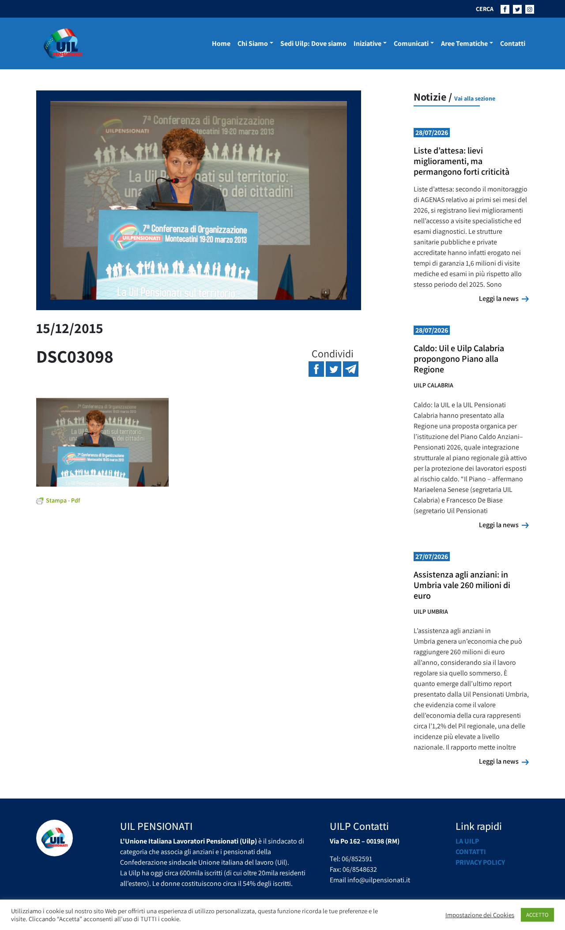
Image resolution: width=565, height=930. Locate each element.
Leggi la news (504, 298)
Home (221, 43)
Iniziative (367, 43)
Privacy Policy (480, 862)
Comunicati (411, 43)
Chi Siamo (252, 43)
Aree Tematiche (464, 43)
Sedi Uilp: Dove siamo (313, 43)
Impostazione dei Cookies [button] (479, 915)
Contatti (512, 43)
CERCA (484, 9)
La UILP (467, 841)
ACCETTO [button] (537, 915)
